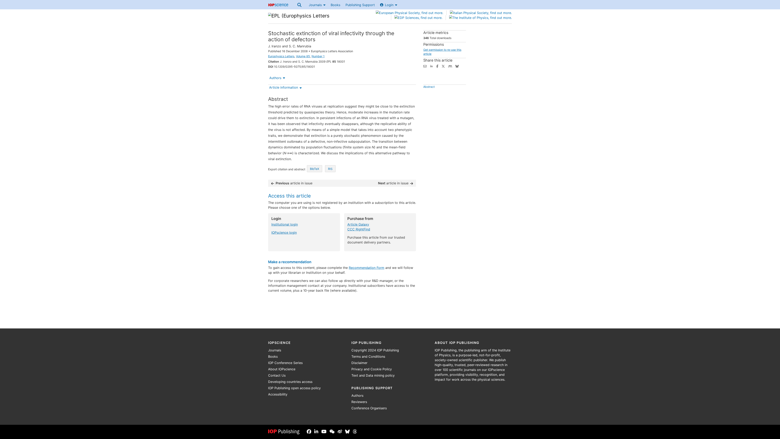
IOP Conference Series (285, 363)
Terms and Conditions (368, 356)
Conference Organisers (369, 408)
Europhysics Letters (281, 56)
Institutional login (284, 224)
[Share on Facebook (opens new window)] (437, 66)
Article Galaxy (358, 224)
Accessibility (277, 394)
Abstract (429, 86)
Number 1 (318, 56)
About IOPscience (281, 369)
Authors (275, 78)
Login (389, 5)
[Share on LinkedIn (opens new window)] (431, 66)
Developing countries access (290, 382)
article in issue (294, 183)
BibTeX (314, 169)
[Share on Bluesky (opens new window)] (457, 66)
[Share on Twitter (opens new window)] (443, 66)
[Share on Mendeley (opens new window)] (450, 66)
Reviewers (359, 402)
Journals (315, 5)
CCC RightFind (358, 229)
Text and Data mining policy (373, 375)
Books (335, 5)
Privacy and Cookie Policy (371, 369)
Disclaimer (359, 363)
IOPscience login (284, 232)
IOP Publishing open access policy (294, 388)
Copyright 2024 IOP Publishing (375, 350)
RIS (330, 169)
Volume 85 (303, 56)
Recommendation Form (366, 268)
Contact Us (277, 375)
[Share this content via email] (425, 66)
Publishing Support (360, 5)
